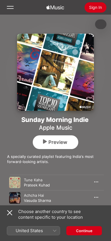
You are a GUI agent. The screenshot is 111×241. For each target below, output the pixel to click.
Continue (84, 230)
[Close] (9, 212)
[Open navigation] (10, 7)
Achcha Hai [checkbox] (34, 195)
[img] (55, 7)
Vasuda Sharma (37, 200)
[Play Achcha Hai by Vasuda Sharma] (14, 198)
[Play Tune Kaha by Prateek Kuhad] (14, 182)
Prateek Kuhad (37, 185)
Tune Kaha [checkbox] (33, 180)
